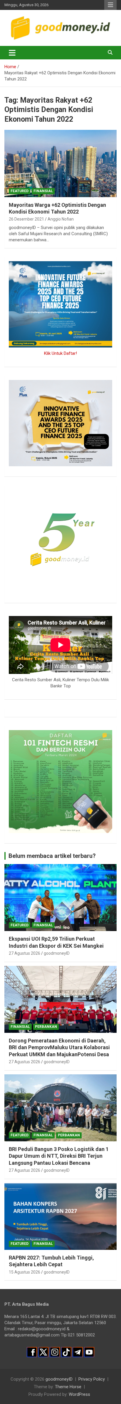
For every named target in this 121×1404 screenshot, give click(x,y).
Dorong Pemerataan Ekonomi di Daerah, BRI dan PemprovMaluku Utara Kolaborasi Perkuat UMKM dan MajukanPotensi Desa (59, 1047)
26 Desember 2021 (26, 219)
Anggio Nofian (61, 219)
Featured (19, 191)
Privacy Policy (91, 1379)
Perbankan (46, 1027)
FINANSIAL (43, 191)
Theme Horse (68, 1386)
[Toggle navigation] (12, 52)
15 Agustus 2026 (24, 1272)
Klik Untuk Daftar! (60, 353)
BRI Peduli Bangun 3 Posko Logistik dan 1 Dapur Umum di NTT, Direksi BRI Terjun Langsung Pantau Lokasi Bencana (59, 1156)
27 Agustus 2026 (24, 953)
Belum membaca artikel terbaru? (52, 855)
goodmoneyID (57, 953)
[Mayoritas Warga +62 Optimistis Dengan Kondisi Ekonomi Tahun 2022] (60, 163)
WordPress (79, 1394)
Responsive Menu (110, 5)
